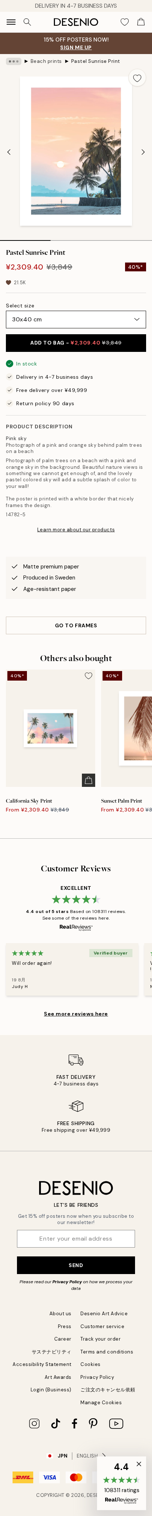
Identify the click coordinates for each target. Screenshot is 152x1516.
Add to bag (76, 342)
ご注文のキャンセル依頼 (107, 1390)
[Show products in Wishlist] (125, 22)
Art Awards (58, 1377)
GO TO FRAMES (76, 625)
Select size (20, 305)
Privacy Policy (67, 1282)
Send (76, 1265)
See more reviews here (76, 1013)
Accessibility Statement (42, 1364)
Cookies (90, 1364)
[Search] (27, 22)
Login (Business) (51, 1390)
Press (65, 1326)
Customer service (102, 1326)
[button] (121, 1483)
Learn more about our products (76, 530)
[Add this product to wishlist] (137, 77)
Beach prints (46, 61)
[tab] (25, 238)
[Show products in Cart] (141, 22)
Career (63, 1339)
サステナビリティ (52, 1352)
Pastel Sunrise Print (95, 61)
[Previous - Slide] (9, 152)
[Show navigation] (11, 22)
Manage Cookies (101, 1402)
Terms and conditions (106, 1352)
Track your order (100, 1339)
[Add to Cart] (88, 780)
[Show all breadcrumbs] (13, 61)
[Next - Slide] (143, 152)
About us (60, 1313)
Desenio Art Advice (104, 1313)
